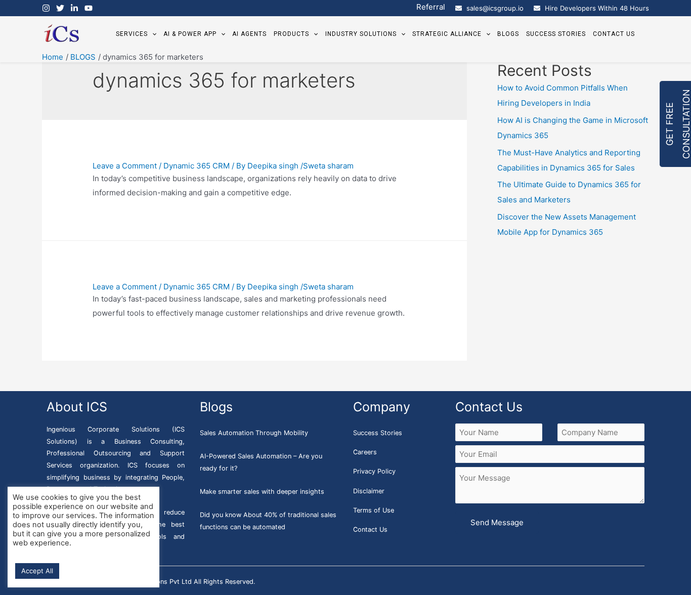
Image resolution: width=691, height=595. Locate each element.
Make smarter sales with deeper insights (262, 491)
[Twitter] (60, 8)
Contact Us (370, 529)
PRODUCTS (291, 33)
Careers (365, 452)
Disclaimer (368, 491)
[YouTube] (88, 8)
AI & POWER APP (190, 33)
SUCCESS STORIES (556, 33)
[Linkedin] (74, 8)
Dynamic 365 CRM (196, 166)
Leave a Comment (125, 166)
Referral (430, 7)
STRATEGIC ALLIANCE (447, 33)
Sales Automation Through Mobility (254, 433)
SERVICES (132, 33)
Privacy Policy (374, 471)
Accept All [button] (37, 571)
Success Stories (377, 433)
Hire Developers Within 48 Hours (597, 8)
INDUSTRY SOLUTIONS (361, 33)
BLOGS (508, 33)
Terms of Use (373, 510)
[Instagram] (46, 8)
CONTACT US (614, 33)
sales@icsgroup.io (495, 8)
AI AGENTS (249, 33)
